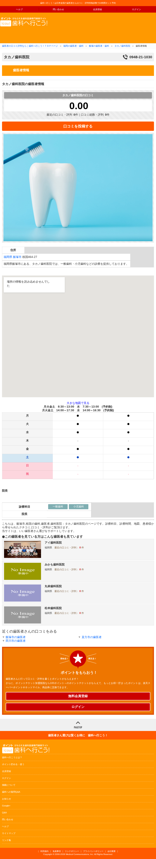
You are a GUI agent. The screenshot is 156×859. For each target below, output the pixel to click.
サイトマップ (8, 833)
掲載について (8, 785)
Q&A (4, 812)
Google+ (6, 805)
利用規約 (44, 851)
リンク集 (6, 840)
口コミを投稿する (78, 126)
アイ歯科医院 (53, 542)
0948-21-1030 (140, 57)
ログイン (136, 9)
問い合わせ (58, 9)
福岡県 (8, 256)
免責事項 (57, 851)
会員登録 (97, 9)
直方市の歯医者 (92, 637)
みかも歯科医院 (55, 564)
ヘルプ (19, 9)
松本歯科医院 (53, 608)
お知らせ (6, 799)
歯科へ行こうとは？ (12, 757)
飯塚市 (17, 256)
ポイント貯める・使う (13, 764)
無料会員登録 (78, 696)
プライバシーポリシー (93, 851)
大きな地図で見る (78, 403)
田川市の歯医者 (16, 640)
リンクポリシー (72, 851)
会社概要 (111, 851)
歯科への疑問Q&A (11, 792)
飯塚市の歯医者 (16, 637)
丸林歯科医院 (53, 586)
